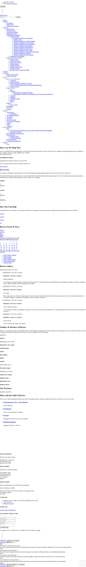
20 (6, 247)
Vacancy (9, 109)
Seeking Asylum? (14, 82)
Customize (3, 540)
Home (5, 20)
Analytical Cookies (7, 555)
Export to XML (7, 262)
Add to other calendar (9, 261)
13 (6, 245)
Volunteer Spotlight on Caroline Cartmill (24, 41)
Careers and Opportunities (14, 141)
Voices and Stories (11, 139)
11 (1, 245)
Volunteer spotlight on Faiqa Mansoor (23, 55)
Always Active (16, 545)
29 (12, 249)
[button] (2, 252)
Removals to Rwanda (16, 132)
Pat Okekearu (7, 409)
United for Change (12, 76)
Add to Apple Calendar (9, 259)
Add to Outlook (7, 258)
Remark (14, 550)
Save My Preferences (12, 564)
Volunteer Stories (14, 36)
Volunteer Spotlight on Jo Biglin (21, 53)
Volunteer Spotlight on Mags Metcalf (23, 47)
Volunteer (12, 97)
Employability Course (16, 62)
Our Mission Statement (13, 115)
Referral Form (10, 29)
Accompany (10, 23)
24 (16, 247)
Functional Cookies (7, 550)
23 (14, 247)
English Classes (14, 59)
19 (4, 247)
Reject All (10, 540)
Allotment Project (14, 65)
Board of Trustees (11, 120)
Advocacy (6, 73)
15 (12, 245)
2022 (1, 238)
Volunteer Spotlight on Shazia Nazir (23, 49)
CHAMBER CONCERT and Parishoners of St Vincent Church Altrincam (33, 94)
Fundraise (12, 91)
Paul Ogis (6, 415)
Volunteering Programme (13, 35)
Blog (8, 129)
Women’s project (14, 64)
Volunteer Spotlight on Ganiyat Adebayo (24, 44)
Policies (9, 103)
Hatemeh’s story (14, 136)
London (5, 71)
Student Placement (15, 98)
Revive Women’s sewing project (15, 133)
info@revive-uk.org (11, 3)
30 (14, 249)
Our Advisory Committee (13, 121)
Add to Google (7, 256)
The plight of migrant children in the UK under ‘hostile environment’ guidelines (31, 130)
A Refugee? (13, 80)
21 (9, 247)
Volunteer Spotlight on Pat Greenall (22, 50)
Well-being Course (15, 61)
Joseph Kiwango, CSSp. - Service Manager (15, 402)
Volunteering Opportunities (17, 56)
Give (11, 89)
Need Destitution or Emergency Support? (21, 83)
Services (5, 27)
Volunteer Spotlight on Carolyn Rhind (23, 42)
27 (6, 249)
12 (4, 245)
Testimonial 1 (13, 114)
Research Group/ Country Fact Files (19, 70)
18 (1, 247)
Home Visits (10, 24)
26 (4, 249)
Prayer (12, 101)
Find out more (3, 166)
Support (5, 21)
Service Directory (14, 86)
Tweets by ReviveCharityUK (8, 510)
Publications (10, 106)
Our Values (10, 117)
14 (9, 245)
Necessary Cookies (7, 545)
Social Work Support (12, 32)
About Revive (10, 112)
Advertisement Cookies (8, 560)
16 (14, 245)
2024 (18, 238)
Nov (4, 238)
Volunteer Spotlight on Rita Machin (22, 45)
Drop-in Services (11, 30)
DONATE (3, 6)
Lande (38, 530)
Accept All (16, 540)
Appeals (12, 100)
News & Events (11, 135)
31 (16, 249)
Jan (16, 238)
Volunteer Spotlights (15, 138)
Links (8, 124)
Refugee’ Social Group (16, 67)
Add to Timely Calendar (9, 255)
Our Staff (9, 118)
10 (16, 243)
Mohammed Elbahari (9, 422)
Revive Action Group (12, 74)
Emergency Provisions (13, 26)
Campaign (13, 95)
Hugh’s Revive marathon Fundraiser (23, 92)
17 (16, 245)
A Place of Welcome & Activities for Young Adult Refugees (26, 85)
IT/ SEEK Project (14, 68)
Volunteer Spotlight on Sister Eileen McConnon (26, 52)
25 (1, 249)
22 (12, 247)
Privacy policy (14, 104)
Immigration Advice (12, 33)
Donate (5, 142)
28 (9, 249)
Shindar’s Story (17, 39)
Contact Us (10, 126)
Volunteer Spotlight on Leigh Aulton (23, 38)
